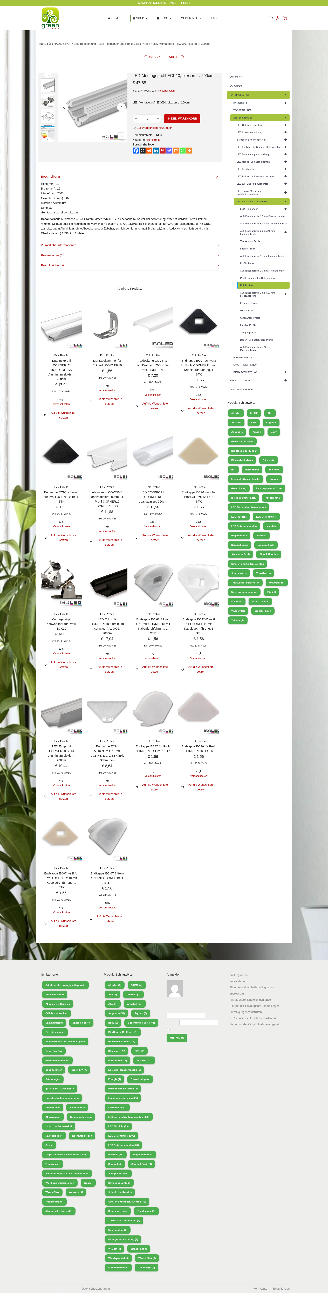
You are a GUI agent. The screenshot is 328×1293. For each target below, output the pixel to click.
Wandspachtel (260, 601)
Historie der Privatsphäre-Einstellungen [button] (254, 1005)
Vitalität (271, 592)
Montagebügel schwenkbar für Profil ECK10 (61, 624)
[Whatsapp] (183, 151)
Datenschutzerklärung (96, 1288)
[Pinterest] (163, 151)
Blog (164, 18)
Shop (140, 18)
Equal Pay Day (53, 1051)
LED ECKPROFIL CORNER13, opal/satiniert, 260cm (153, 497)
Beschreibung (50, 176)
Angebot (271, 422)
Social (49, 1145)
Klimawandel (52, 1117)
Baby (274, 431)
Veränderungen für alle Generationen (66, 1173)
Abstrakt (236, 422)
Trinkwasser (52, 1164)
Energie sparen (81, 1022)
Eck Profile (143, 43)
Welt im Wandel (54, 1201)
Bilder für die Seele (242, 441)
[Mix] (176, 151)
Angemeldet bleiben (183, 1029)
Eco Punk (274, 469)
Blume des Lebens (242, 460)
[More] (189, 151)
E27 (233, 469)
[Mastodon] (169, 151)
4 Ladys (236, 413)
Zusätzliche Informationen (58, 245)
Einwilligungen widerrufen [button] (245, 1012)
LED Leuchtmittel (266, 516)
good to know (53, 1069)
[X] (143, 151)
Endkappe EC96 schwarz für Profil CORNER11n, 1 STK (61, 497)
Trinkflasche (263, 573)
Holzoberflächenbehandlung (62, 1098)
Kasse (215, 18)
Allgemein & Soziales (57, 1004)
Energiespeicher (54, 1032)
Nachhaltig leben (82, 1135)
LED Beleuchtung (85, 43)
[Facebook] (136, 151)
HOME (115, 18)
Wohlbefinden (263, 610)
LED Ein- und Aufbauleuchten (248, 507)
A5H (270, 413)
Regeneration (239, 535)
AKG (253, 422)
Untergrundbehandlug (244, 592)
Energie (274, 479)
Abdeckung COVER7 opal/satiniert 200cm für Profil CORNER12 (153, 365)
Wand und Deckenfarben (59, 1182)
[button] (152, 128)
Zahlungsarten (238, 975)
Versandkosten (166, 90)
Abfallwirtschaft (54, 994)
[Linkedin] (156, 151)
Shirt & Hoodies (268, 554)
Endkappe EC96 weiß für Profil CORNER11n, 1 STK (199, 497)
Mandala (271, 526)
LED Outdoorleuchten (244, 526)
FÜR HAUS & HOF (59, 43)
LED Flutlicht (239, 516)
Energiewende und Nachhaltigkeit (65, 1041)
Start (41, 43)
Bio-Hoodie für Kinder (244, 450)
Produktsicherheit (53, 265)
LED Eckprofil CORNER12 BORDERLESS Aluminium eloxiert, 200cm (61, 370)
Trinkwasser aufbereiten (245, 582)
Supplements (239, 573)
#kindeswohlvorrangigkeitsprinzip (65, 985)
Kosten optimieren (81, 1117)
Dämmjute (268, 460)
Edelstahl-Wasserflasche (245, 479)
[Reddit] (149, 151)
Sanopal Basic (239, 545)
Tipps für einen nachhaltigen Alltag (66, 1154)
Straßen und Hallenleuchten (247, 563)
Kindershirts (272, 497)
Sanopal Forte (266, 545)
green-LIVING (79, 1069)
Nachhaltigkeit (53, 1135)
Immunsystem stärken (269, 488)
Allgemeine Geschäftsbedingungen (251, 987)
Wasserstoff (76, 1192)
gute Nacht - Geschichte (59, 1088)
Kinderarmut (52, 1107)
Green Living (238, 488)
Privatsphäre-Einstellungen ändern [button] (251, 999)
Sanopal (261, 535)
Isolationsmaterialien (243, 497)
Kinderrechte (77, 1107)
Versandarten (237, 981)
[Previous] (64, 107)
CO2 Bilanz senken (56, 1013)
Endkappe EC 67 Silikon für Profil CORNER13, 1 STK (107, 878)
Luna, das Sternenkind (58, 1126)
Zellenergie (237, 620)
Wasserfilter (238, 610)
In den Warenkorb (182, 118)
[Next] (121, 107)
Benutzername (176, 1010)
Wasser (88, 1182)
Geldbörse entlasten (57, 1060)
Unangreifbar (276, 582)
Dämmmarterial (54, 1022)
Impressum (236, 993)
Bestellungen (281, 1288)
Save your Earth (240, 554)
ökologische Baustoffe (58, 1211)
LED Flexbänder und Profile (115, 43)
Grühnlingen (52, 1079)
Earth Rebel (252, 469)
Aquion (256, 431)
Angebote (237, 431)
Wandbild (236, 601)
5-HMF (254, 413)
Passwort (173, 1022)
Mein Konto (189, 18)
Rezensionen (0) (52, 255)
